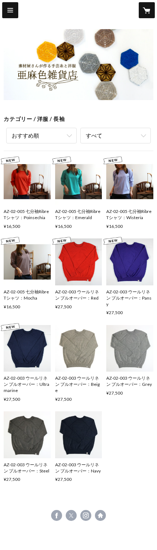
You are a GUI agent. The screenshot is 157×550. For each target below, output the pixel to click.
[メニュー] (10, 10)
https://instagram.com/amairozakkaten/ (85, 515)
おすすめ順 (25, 135)
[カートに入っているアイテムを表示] (147, 10)
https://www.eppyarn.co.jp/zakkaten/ (100, 515)
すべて (94, 135)
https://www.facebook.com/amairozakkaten (56, 515)
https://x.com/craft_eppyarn (71, 515)
